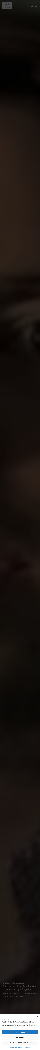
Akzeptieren (20, 1032)
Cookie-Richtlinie (13, 1047)
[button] (37, 1016)
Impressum (27, 1047)
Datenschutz (21, 1047)
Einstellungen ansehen (20, 1043)
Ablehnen (20, 1037)
